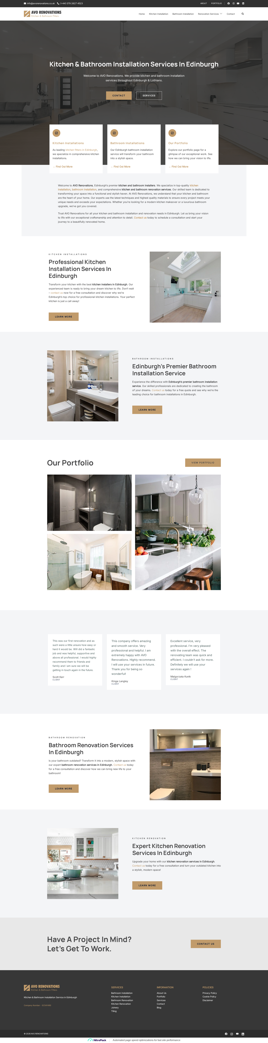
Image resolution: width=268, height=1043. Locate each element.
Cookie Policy (209, 996)
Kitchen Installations (68, 143)
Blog (159, 1007)
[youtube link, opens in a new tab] (238, 3)
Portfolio (216, 3)
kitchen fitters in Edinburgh (81, 149)
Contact (231, 14)
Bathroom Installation (183, 14)
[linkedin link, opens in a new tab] (243, 3)
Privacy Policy (210, 993)
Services (161, 1000)
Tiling (114, 1011)
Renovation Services (208, 14)
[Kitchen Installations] (56, 133)
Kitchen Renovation (121, 1003)
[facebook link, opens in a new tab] (228, 3)
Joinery (115, 1007)
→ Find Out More (62, 166)
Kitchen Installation (158, 14)
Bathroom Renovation (122, 1000)
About (203, 3)
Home (142, 14)
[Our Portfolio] (172, 133)
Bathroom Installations (127, 143)
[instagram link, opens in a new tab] (233, 3)
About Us (161, 993)
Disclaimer (208, 1000)
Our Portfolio (178, 143)
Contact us (158, 390)
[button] (243, 14)
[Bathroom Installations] (114, 133)
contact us (57, 292)
